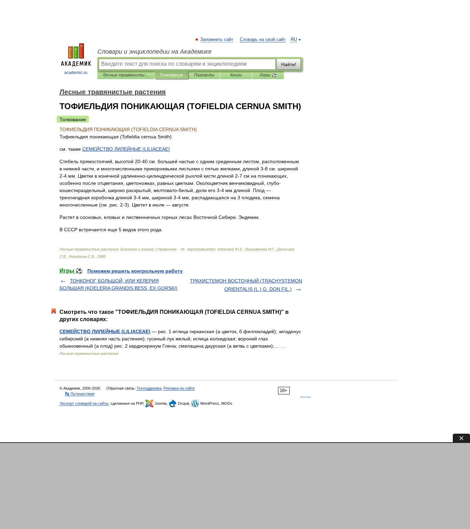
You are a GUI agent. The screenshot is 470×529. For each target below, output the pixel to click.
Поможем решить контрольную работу (135, 271)
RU (294, 39)
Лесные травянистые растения (126, 75)
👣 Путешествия (79, 394)
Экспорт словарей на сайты (84, 403)
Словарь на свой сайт (263, 39)
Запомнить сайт (217, 39)
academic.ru (75, 72)
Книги (236, 75)
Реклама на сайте (179, 388)
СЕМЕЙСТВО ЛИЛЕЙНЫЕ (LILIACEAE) (105, 331)
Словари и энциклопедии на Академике (154, 51)
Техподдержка (149, 388)
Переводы (204, 75)
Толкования (171, 75)
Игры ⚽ (268, 75)
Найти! (288, 64)
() (126, 149)
